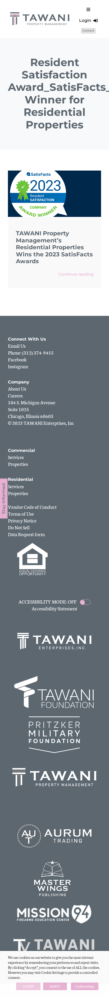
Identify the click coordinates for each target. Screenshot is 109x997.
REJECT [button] (55, 986)
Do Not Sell (19, 527)
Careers (15, 395)
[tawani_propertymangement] (40, 12)
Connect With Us (27, 339)
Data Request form (26, 534)
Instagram (18, 366)
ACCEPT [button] (28, 986)
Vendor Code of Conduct (32, 506)
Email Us (17, 345)
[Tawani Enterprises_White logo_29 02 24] (54, 633)
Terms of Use (21, 513)
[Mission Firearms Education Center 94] (54, 905)
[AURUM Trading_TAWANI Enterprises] (54, 820)
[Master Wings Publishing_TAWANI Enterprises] (54, 862)
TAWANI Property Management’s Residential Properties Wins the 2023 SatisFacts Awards (54, 247)
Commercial (21, 450)
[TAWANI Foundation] (54, 676)
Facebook (17, 359)
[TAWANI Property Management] (54, 761)
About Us (17, 388)
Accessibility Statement (54, 608)
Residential (20, 479)
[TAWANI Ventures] (54, 936)
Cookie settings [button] (84, 986)
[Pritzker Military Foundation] (54, 718)
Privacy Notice (22, 520)
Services (16, 456)
